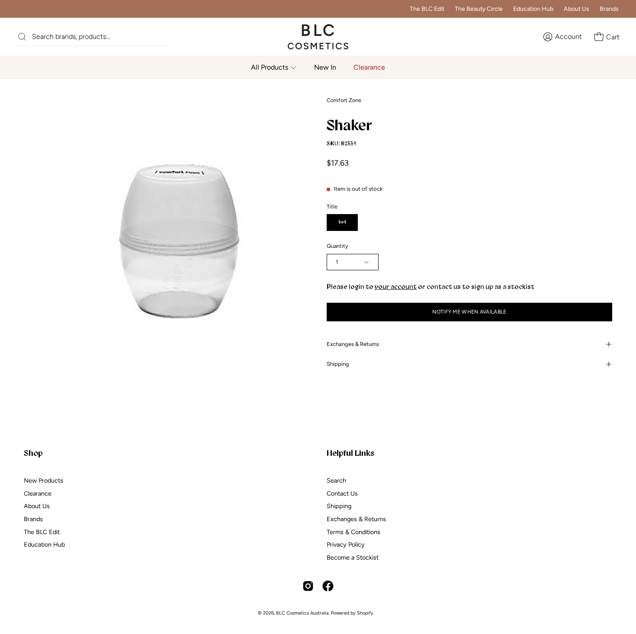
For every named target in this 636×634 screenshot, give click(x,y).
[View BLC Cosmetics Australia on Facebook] (327, 586)
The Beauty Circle (479, 9)
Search (336, 480)
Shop (33, 453)
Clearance (37, 493)
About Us (576, 9)
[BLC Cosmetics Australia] (309, 36)
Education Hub (533, 9)
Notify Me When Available (469, 312)
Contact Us (342, 493)
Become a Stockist (353, 557)
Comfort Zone (344, 100)
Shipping (338, 364)
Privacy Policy (346, 544)
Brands (609, 9)
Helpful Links (350, 453)
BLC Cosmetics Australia (302, 613)
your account (396, 286)
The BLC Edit (427, 9)
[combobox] (102, 36)
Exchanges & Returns (353, 344)
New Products (43, 480)
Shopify (365, 613)
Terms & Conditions (353, 531)
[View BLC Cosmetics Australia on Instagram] (308, 586)
